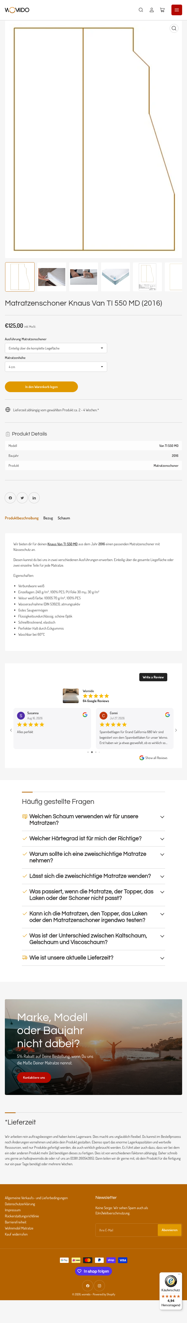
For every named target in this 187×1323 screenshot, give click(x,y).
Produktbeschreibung (21, 517)
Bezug (48, 517)
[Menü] (179, 1275)
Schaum (64, 517)
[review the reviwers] (85, 716)
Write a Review (153, 677)
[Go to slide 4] (99, 752)
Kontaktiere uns (34, 1077)
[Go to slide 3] (95, 752)
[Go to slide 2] (92, 752)
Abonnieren (170, 1230)
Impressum (13, 1210)
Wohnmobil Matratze (19, 1228)
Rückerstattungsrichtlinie (22, 1216)
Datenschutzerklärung (20, 1204)
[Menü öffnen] (176, 10)
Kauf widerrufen (16, 1234)
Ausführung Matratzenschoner (26, 339)
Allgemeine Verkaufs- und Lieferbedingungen (36, 1198)
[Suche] (141, 10)
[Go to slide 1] (88, 752)
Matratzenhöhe (15, 358)
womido (86, 1294)
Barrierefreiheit (15, 1222)
